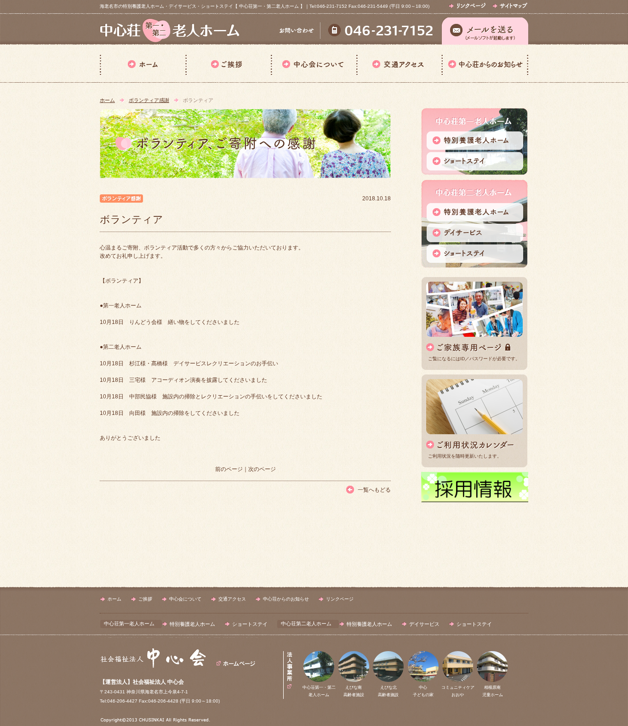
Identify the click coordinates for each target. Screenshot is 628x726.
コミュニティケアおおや (457, 691)
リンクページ (340, 598)
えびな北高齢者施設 (388, 691)
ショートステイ (250, 624)
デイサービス (424, 624)
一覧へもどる (374, 490)
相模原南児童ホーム (492, 691)
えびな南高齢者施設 (353, 691)
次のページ (262, 469)
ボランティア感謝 (149, 100)
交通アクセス (398, 63)
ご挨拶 (228, 63)
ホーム (142, 63)
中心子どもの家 (423, 691)
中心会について (313, 63)
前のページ (229, 469)
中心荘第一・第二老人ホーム (319, 691)
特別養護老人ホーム (192, 624)
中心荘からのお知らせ (484, 63)
